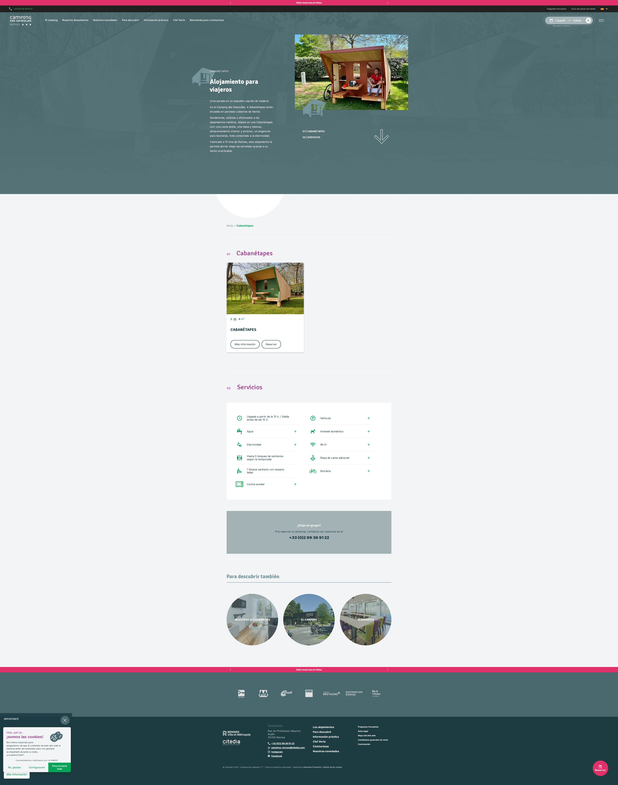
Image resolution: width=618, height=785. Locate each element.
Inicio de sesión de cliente (583, 9)
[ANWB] (286, 693)
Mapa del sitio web (367, 735)
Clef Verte (179, 20)
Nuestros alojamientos (75, 20)
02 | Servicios (311, 137)
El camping (51, 20)
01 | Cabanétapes (314, 131)
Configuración (37, 767)
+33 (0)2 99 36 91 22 (23, 9)
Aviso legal (363, 731)
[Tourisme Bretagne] (331, 693)
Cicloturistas (321, 746)
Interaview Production (312, 767)
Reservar (271, 344)
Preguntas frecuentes (556, 9)
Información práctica (156, 20)
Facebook (276, 756)
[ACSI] (264, 693)
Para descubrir (130, 20)
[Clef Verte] (241, 693)
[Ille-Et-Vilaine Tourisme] (376, 693)
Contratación (364, 744)
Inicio (230, 225)
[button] (601, 20)
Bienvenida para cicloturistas (207, 20)
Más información (245, 344)
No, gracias (14, 767)
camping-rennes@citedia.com (288, 747)
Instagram (277, 751)
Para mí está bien (59, 767)
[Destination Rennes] (354, 693)
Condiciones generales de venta (373, 740)
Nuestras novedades (105, 20)
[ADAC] (309, 693)
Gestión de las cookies (332, 767)
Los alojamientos (323, 727)
